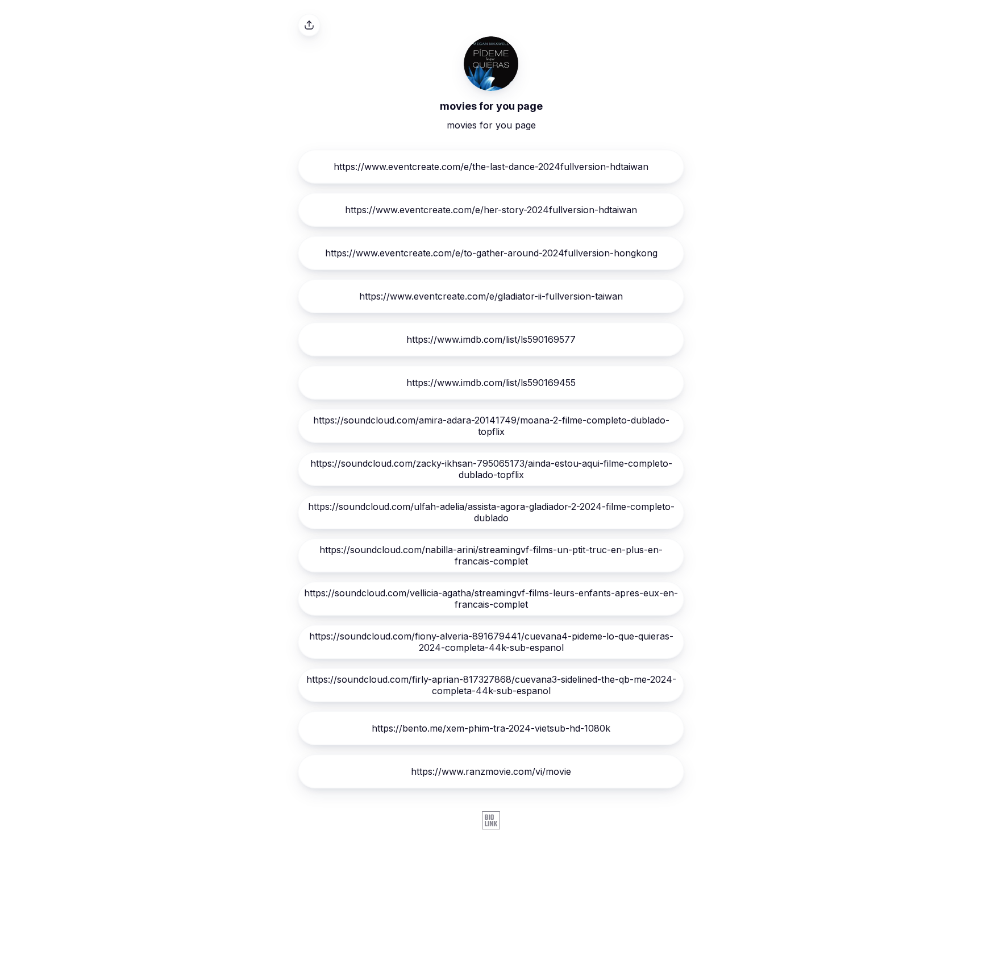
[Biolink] (491, 821)
